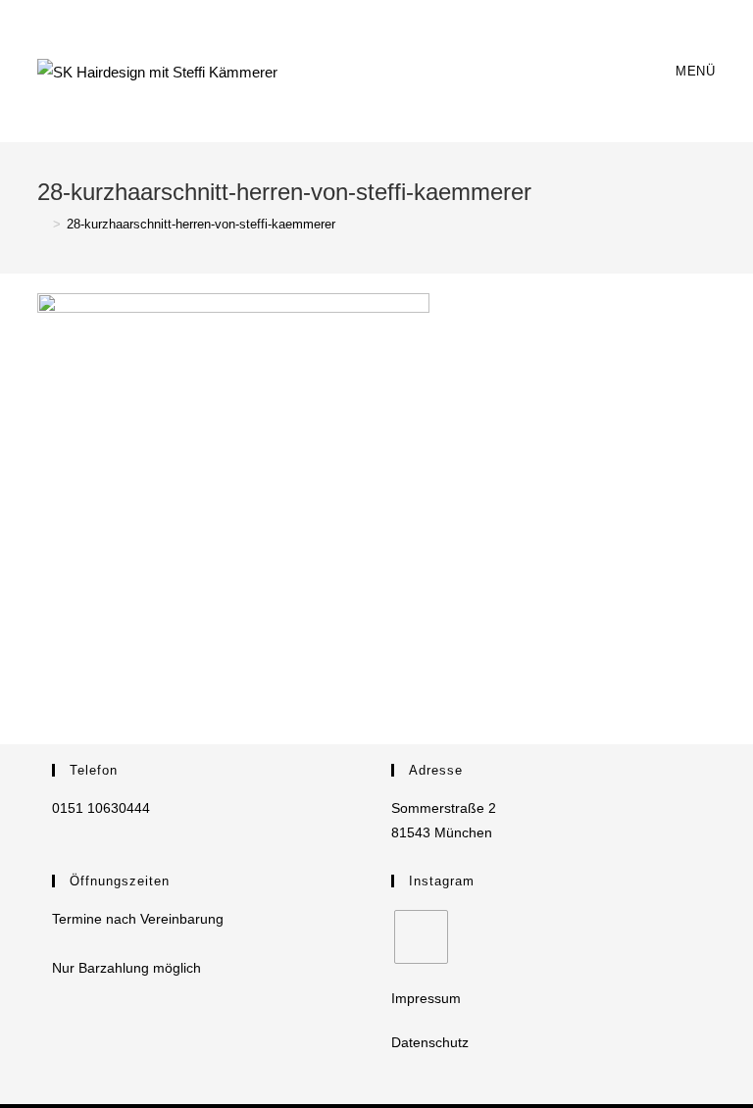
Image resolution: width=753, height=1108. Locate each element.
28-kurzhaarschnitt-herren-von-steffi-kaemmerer (201, 224)
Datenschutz (430, 1042)
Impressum (426, 998)
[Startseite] (42, 224)
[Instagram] (421, 937)
